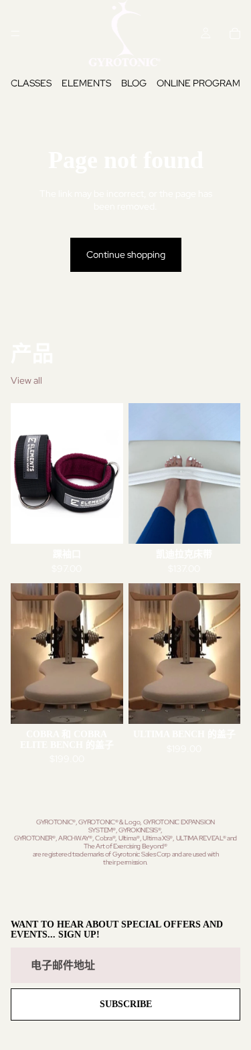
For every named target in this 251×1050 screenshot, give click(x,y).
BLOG (134, 83)
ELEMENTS (86, 83)
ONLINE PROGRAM (198, 83)
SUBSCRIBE (126, 1004)
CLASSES (31, 83)
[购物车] (235, 33)
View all (26, 380)
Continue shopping (125, 254)
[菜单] (15, 33)
